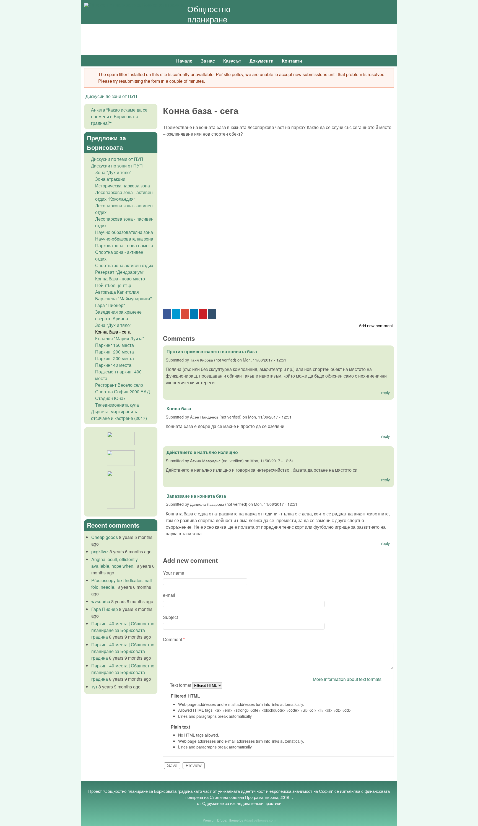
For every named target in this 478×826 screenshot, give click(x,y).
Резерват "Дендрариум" (119, 272)
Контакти (292, 61)
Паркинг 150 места (114, 345)
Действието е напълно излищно (202, 452)
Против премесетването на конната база (212, 351)
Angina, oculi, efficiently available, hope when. (114, 562)
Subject (170, 617)
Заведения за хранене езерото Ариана (118, 315)
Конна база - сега (113, 332)
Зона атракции (110, 179)
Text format (181, 685)
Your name (173, 573)
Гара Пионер (104, 609)
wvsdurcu (100, 601)
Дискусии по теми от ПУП (117, 159)
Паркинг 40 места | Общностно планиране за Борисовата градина (122, 630)
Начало (184, 61)
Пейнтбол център (113, 285)
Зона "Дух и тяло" (113, 172)
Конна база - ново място (120, 278)
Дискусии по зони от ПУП (111, 96)
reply (385, 392)
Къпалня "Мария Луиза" (119, 338)
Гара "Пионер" (110, 305)
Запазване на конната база (196, 496)
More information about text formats (347, 679)
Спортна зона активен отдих (124, 265)
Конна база (179, 408)
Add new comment (376, 325)
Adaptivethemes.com (260, 820)
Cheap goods (104, 537)
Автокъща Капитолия (117, 292)
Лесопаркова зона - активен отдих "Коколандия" (124, 195)
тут (94, 686)
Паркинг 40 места (113, 365)
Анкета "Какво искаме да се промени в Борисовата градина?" (119, 116)
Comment (174, 639)
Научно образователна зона (124, 232)
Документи (262, 61)
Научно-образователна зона (124, 239)
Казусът (232, 61)
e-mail (169, 595)
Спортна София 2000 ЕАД (122, 391)
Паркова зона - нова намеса (124, 245)
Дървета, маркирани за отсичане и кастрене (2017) (119, 414)
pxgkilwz (99, 551)
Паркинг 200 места (114, 352)
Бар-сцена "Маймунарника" (123, 298)
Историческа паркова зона (122, 185)
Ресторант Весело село (119, 385)
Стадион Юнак (110, 398)
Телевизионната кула (117, 405)
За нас (208, 61)
